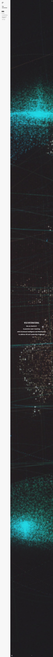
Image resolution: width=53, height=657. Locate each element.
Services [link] (3, 13)
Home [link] (3, 11)
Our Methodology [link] (4, 15)
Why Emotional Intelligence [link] (4, 17)
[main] (32, 323)
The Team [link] (3, 19)
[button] (52, 1)
